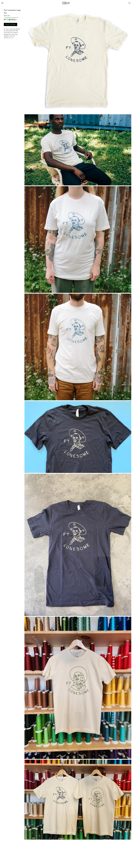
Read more (11, 37)
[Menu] (2, 3)
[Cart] (129, 3)
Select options (10, 24)
